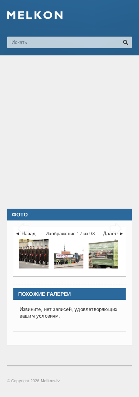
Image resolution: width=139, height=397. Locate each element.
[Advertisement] (69, 132)
